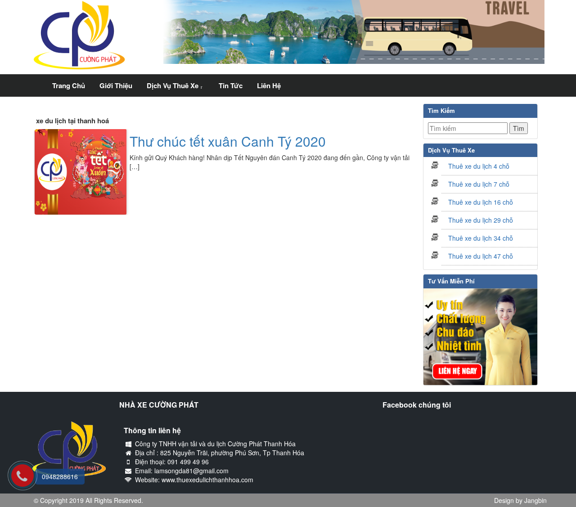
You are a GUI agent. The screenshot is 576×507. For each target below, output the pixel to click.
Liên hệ (269, 85)
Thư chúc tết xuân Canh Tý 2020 (228, 141)
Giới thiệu (115, 85)
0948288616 (60, 476)
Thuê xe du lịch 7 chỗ (478, 183)
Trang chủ (68, 85)
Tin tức (231, 85)
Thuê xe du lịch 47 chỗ (480, 255)
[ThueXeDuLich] (38, 79)
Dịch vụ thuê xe (172, 85)
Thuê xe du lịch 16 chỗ (480, 201)
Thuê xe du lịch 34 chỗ (480, 237)
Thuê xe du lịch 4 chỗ (478, 166)
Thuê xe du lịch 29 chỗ (480, 219)
